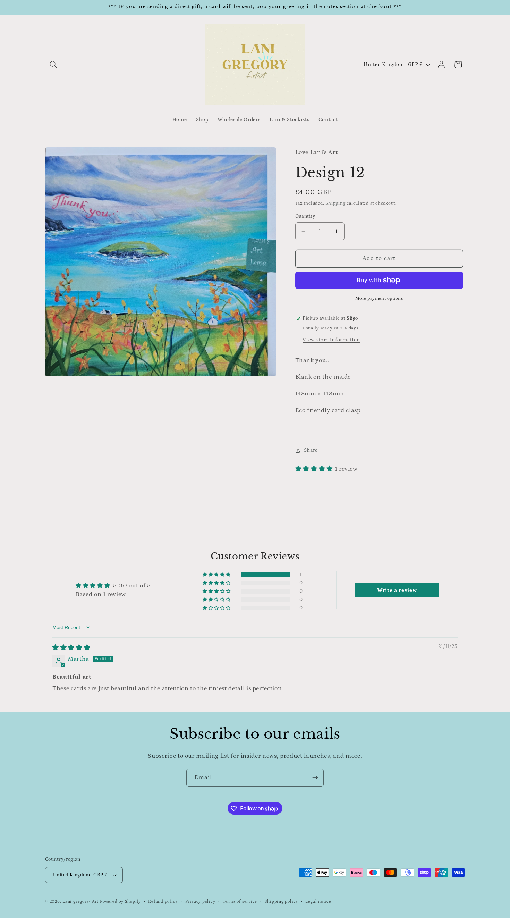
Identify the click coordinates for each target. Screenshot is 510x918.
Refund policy (163, 901)
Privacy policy (200, 901)
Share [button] (311, 450)
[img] (71, 647)
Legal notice (318, 901)
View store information (331, 340)
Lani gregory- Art (80, 901)
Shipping (335, 203)
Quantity (305, 216)
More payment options (379, 298)
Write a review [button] (397, 590)
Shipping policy (281, 901)
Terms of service (240, 901)
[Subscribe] (315, 778)
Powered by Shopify (120, 901)
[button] (53, 64)
